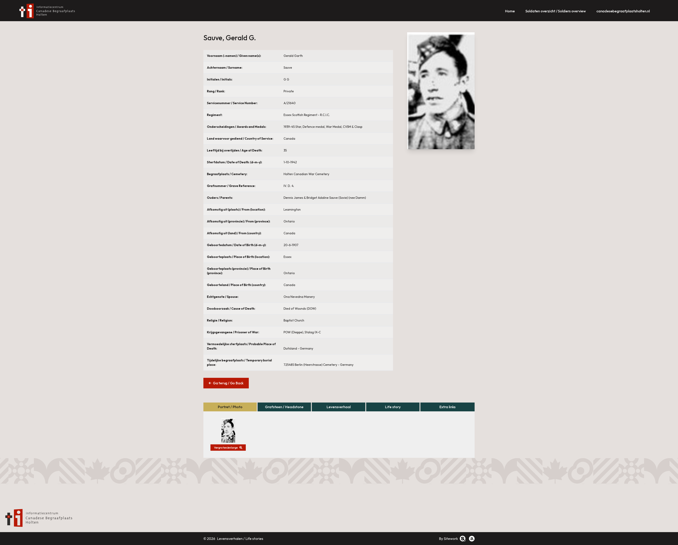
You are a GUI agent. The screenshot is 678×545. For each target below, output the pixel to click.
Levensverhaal (338, 407)
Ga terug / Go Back (228, 383)
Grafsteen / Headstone (284, 407)
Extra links (447, 407)
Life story (393, 407)
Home (510, 11)
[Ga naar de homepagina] (48, 11)
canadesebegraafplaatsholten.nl (623, 11)
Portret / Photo (230, 407)
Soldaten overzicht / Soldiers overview (555, 11)
